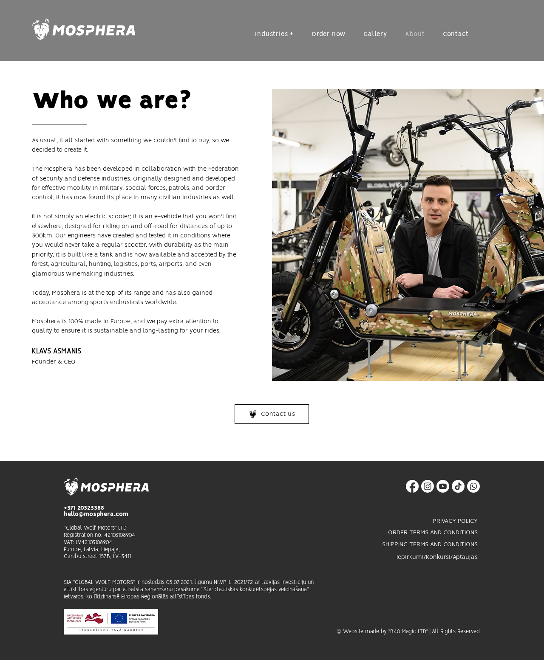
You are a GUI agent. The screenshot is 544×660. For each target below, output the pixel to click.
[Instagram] (427, 486)
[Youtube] (442, 486)
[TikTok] (458, 486)
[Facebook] (412, 486)
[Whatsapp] (473, 486)
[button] (274, 34)
